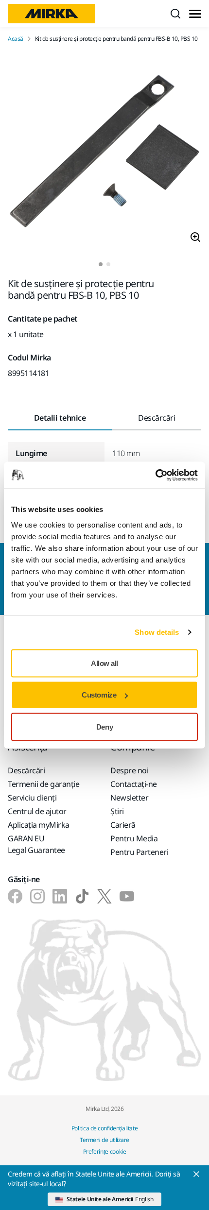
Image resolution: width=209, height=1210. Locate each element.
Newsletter (129, 797)
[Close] (196, 1174)
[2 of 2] (108, 264)
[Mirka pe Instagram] (37, 896)
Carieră (123, 824)
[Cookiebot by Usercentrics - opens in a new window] (155, 475)
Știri (117, 811)
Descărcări (26, 770)
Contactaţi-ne (133, 784)
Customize (99, 695)
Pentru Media (133, 838)
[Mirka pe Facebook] (15, 896)
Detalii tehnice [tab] (60, 417)
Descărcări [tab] (156, 417)
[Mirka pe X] (104, 896)
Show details (157, 632)
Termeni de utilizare (104, 1140)
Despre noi (129, 770)
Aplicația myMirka (39, 824)
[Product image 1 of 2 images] (104, 152)
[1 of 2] (101, 264)
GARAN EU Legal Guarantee (36, 844)
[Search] (175, 13)
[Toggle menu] (195, 14)
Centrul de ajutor (37, 811)
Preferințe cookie (104, 1151)
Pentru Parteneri (139, 852)
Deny (104, 726)
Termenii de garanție (43, 784)
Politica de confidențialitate (104, 1128)
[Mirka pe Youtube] (127, 896)
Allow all (104, 663)
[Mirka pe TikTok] (82, 896)
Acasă (15, 39)
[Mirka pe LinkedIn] (59, 896)
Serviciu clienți (32, 797)
